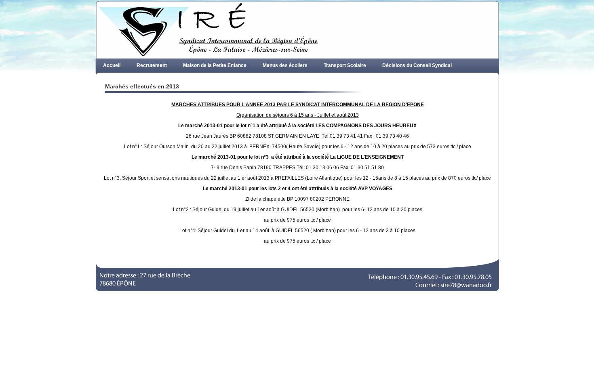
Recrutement (152, 65)
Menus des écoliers (285, 65)
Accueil (111, 65)
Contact (223, 79)
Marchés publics (122, 79)
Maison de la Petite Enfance (214, 65)
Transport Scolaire (345, 65)
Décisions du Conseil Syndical (417, 65)
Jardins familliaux (177, 79)
